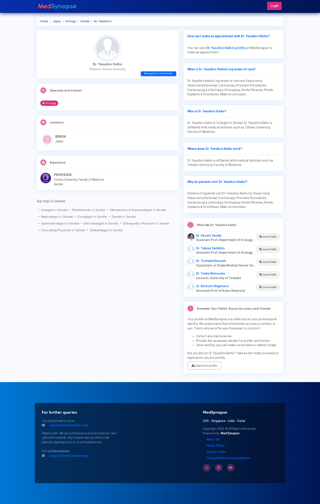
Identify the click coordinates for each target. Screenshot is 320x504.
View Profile (269, 236)
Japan (57, 21)
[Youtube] (230, 467)
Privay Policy (215, 445)
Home (44, 21)
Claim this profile (206, 365)
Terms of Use (216, 451)
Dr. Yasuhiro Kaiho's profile (226, 48)
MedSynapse (230, 433)
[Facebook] (207, 467)
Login (274, 6)
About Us (213, 439)
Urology (70, 21)
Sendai (84, 21)
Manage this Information (158, 73)
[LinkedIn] (218, 467)
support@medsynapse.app (68, 425)
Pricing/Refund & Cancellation (228, 458)
